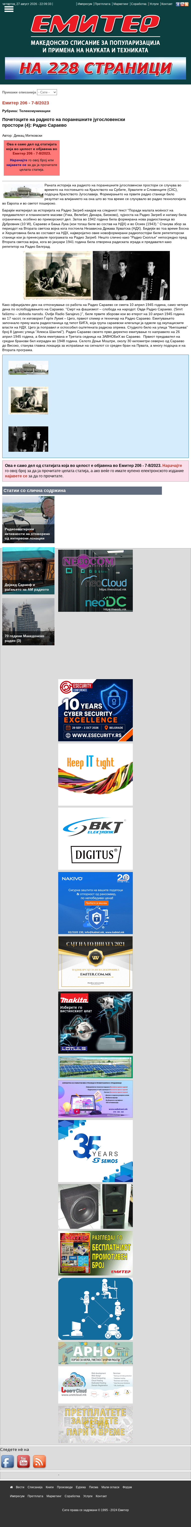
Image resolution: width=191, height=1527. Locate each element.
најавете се (16, 165)
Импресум (85, 4)
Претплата (102, 4)
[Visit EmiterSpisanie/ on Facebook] (178, 4)
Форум (127, 1487)
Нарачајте (18, 160)
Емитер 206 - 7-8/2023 (25, 102)
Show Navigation (8, 10)
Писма (93, 1487)
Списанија (35, 1487)
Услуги (154, 4)
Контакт (167, 4)
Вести (20, 1487)
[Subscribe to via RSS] (187, 4)
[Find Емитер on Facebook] (8, 1462)
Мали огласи (110, 1487)
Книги (50, 1487)
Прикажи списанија (19, 92)
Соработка (138, 4)
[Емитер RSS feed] (40, 1462)
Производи (65, 1487)
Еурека (81, 1487)
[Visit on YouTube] (182, 4)
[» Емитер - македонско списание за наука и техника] (95, 32)
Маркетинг (120, 4)
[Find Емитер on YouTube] (24, 1462)
